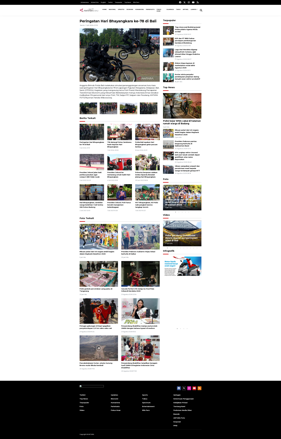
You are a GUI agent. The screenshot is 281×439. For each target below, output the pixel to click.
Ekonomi (130, 9)
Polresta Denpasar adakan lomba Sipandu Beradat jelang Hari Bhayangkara (146, 174)
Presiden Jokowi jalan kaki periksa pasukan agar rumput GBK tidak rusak (91, 174)
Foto (165, 179)
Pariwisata (150, 9)
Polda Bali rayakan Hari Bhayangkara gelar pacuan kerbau (146, 144)
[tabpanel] (182, 197)
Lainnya (194, 9)
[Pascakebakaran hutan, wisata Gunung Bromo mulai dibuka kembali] (99, 348)
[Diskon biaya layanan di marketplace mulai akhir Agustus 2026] (168, 66)
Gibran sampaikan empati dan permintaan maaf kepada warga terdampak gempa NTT (187, 168)
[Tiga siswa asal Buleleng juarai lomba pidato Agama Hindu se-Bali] (168, 30)
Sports (145, 395)
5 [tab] (189, 212)
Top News (127, 2)
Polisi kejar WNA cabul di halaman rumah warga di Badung (182, 122)
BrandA (176, 414)
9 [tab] (194, 248)
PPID (175, 426)
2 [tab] (179, 212)
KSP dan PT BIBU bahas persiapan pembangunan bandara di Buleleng (185, 40)
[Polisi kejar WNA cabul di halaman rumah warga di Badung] (182, 106)
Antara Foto (95, 2)
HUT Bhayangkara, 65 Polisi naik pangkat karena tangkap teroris (146, 205)
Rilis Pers (136, 2)
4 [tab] (185, 212)
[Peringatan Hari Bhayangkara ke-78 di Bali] (92, 132)
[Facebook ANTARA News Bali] (180, 2)
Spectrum (146, 403)
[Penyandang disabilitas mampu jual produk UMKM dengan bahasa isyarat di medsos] (140, 311)
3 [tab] (182, 212)
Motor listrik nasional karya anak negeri (180, 319)
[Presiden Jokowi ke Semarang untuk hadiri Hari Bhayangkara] (119, 162)
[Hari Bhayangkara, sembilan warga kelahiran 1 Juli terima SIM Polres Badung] (92, 192)
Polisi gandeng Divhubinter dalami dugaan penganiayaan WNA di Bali (181, 238)
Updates (121, 9)
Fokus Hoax (159, 10)
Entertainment (148, 406)
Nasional (112, 9)
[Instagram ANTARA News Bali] (189, 2)
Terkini (110, 2)
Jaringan (177, 395)
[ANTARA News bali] (90, 10)
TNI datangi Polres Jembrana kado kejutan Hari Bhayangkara (119, 144)
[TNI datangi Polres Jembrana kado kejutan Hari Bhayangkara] (119, 132)
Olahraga (170, 9)
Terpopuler (118, 2)
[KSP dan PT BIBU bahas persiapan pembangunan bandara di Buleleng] (168, 42)
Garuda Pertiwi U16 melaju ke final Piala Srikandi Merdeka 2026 (137, 290)
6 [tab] (184, 248)
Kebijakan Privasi (180, 403)
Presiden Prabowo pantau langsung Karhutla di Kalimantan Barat (186, 143)
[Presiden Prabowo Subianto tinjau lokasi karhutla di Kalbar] (140, 237)
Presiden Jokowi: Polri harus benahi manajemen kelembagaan (119, 205)
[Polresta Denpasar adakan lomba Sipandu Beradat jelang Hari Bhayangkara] (147, 162)
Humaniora (139, 9)
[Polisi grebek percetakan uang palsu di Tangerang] (99, 274)
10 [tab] (197, 248)
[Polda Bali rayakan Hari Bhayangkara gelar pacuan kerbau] (147, 132)
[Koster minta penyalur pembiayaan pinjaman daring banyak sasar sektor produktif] (168, 78)
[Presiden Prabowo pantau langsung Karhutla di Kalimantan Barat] (168, 144)
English (103, 2)
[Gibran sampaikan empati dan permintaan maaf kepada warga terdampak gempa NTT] (168, 169)
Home (104, 9)
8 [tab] (190, 248)
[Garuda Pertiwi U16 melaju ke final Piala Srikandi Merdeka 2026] (140, 274)
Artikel (185, 9)
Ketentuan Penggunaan (183, 399)
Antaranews (85, 2)
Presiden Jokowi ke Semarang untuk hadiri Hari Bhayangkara (118, 174)
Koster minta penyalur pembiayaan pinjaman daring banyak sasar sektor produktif (187, 76)
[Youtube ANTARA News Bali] (193, 2)
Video (166, 215)
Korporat (177, 422)
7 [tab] (187, 248)
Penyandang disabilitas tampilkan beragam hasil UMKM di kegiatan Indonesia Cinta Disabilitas (139, 365)
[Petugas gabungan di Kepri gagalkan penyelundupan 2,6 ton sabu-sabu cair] (99, 311)
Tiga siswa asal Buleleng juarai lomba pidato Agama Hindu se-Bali (187, 29)
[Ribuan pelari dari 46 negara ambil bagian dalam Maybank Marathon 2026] (99, 237)
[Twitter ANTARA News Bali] (184, 2)
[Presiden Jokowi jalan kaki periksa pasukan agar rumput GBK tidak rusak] (92, 162)
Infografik (168, 251)
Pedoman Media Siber (182, 410)
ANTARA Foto (179, 418)
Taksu (178, 9)
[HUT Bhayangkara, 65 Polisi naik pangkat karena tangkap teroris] (147, 192)
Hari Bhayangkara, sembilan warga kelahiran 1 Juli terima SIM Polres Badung (91, 205)
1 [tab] (176, 212)
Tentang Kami (179, 406)
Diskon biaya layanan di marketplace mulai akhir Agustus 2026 (185, 65)
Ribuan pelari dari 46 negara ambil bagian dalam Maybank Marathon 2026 (187, 132)
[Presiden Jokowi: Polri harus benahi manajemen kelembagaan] (119, 192)
